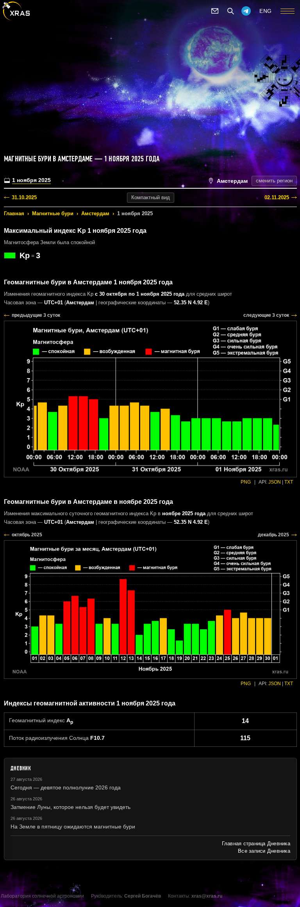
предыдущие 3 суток (36, 315)
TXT (288, 482)
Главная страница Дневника (256, 843)
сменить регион (274, 181)
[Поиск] (230, 11)
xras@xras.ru (206, 896)
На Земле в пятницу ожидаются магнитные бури (73, 826)
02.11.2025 (276, 197)
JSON (274, 482)
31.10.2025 (24, 197)
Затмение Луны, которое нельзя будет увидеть (70, 807)
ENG (265, 11)
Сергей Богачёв (142, 896)
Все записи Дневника (264, 851)
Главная (14, 213)
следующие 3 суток (266, 315)
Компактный (150, 197)
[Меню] (287, 11)
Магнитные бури (52, 213)
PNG (246, 482)
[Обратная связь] (215, 11)
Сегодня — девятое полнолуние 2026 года (66, 787)
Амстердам (95, 213)
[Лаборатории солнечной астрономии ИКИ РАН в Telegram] (246, 11)
